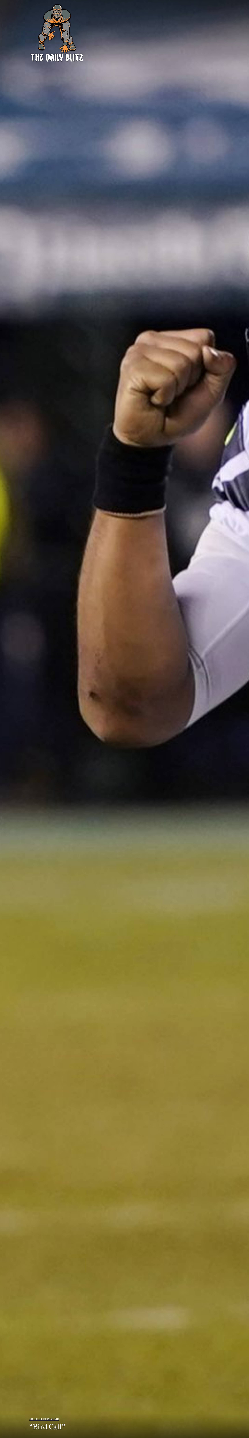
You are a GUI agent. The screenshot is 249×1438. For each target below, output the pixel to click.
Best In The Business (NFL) (44, 1419)
